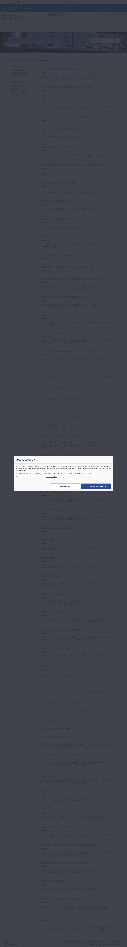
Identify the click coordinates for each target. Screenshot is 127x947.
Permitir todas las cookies (96, 486)
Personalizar (65, 486)
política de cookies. (51, 477)
